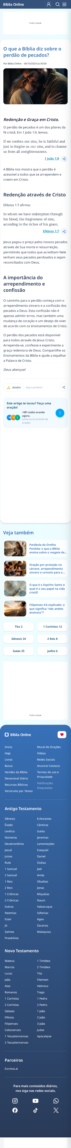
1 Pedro (42, 998)
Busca (9, 766)
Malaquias (44, 932)
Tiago (40, 992)
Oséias (41, 862)
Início (8, 747)
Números (11, 837)
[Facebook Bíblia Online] (15, 1110)
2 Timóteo (43, 967)
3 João (41, 1023)
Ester (8, 919)
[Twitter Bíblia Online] (56, 1110)
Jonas (40, 888)
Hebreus (42, 986)
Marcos (9, 967)
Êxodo (9, 825)
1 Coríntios (12, 998)
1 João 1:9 (52, 158)
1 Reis (9, 881)
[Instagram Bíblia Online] (15, 1101)
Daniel (41, 856)
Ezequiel (42, 850)
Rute (8, 862)
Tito (39, 973)
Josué (8, 850)
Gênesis (10, 818)
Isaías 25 (18, 651)
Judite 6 (52, 651)
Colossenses (13, 1030)
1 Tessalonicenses (16, 1036)
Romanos (11, 992)
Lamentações (45, 844)
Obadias (42, 881)
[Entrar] (48, 4)
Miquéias (43, 894)
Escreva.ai (11, 1068)
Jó (6, 925)
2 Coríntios (12, 1005)
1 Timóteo (43, 961)
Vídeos (41, 753)
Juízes (8, 856)
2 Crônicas (12, 900)
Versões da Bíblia (16, 772)
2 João (41, 1017)
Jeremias (43, 837)
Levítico (10, 831)
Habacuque (44, 906)
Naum (41, 900)
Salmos (9, 932)
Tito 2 (18, 626)
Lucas (8, 973)
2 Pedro (42, 1005)
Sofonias (42, 913)
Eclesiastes (44, 818)
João (7, 979)
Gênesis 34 (18, 639)
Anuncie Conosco (48, 766)
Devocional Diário (16, 778)
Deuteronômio (14, 844)
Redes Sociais (46, 759)
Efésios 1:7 (51, 231)
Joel (39, 869)
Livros (8, 759)
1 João (41, 1011)
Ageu (40, 919)
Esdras (9, 906)
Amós (40, 875)
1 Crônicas (12, 894)
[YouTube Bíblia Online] (35, 1101)
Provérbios (12, 938)
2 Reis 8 (52, 639)
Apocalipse (44, 1036)
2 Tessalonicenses (16, 1042)
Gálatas (10, 1011)
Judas (40, 1030)
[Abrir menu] (64, 4)
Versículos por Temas (19, 791)
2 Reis (9, 888)
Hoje (8, 753)
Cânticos (42, 825)
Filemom (42, 979)
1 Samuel (11, 869)
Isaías (41, 831)
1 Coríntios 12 (52, 626)
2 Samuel (11, 875)
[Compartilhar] (64, 159)
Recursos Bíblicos (16, 784)
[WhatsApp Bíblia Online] (56, 1101)
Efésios (9, 1017)
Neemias (10, 913)
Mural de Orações (49, 747)
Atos (7, 986)
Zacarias (42, 925)
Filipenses (11, 1023)
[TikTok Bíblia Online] (35, 1110)
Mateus (10, 961)
